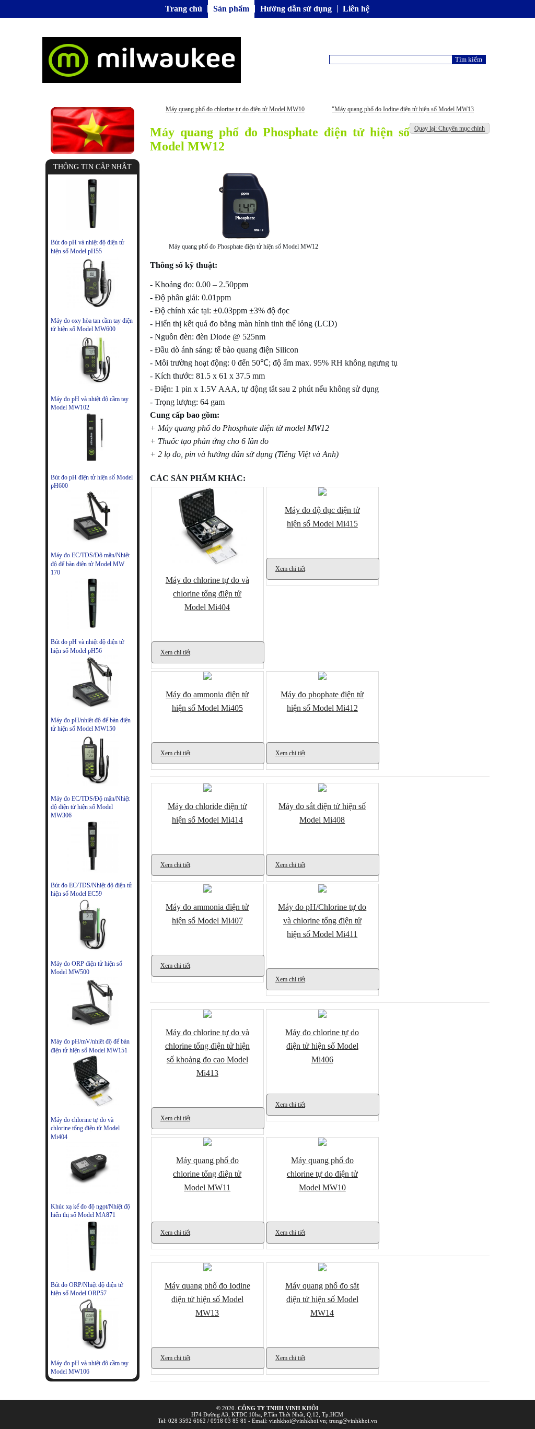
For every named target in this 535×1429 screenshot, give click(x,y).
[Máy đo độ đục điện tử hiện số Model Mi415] (322, 493)
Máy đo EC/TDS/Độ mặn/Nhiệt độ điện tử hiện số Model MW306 (90, 807)
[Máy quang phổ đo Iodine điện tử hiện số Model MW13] (207, 1269)
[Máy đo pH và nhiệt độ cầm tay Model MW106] (92, 1348)
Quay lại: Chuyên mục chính (449, 128)
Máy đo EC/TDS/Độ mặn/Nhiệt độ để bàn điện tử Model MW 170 (90, 564)
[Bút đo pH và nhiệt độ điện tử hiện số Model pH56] (92, 627)
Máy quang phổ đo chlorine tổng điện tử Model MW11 (207, 1174)
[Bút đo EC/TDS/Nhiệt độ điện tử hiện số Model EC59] (92, 870)
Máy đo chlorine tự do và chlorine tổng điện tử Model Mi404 (85, 1128)
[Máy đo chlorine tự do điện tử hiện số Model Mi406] (322, 1016)
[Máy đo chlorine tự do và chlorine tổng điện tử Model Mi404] (92, 1105)
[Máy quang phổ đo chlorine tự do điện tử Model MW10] (322, 1143)
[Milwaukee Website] (92, 152)
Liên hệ (356, 8)
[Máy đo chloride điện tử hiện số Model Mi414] (207, 789)
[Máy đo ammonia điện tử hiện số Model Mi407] (207, 890)
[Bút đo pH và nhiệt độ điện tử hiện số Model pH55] (92, 227)
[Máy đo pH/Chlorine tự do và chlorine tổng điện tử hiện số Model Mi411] (322, 890)
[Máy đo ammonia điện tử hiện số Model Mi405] (207, 678)
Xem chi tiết (175, 652)
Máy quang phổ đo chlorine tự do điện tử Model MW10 (235, 109)
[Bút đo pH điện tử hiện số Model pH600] (92, 462)
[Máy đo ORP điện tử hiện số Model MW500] (92, 948)
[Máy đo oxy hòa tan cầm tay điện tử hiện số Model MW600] (92, 306)
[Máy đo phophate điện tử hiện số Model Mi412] (322, 678)
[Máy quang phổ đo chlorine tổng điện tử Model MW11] (207, 1143)
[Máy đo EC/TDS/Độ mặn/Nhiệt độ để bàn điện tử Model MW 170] (92, 540)
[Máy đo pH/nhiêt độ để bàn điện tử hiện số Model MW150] (92, 705)
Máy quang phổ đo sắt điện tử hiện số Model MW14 (322, 1299)
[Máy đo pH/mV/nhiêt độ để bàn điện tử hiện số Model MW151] (92, 1026)
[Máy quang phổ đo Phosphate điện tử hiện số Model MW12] (243, 240)
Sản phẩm (231, 8)
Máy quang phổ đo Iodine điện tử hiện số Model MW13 (207, 1299)
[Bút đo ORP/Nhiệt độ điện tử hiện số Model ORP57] (92, 1270)
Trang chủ (183, 8)
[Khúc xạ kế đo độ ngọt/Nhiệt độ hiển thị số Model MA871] (92, 1192)
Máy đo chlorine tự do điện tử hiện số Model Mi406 (322, 1046)
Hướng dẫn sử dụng (296, 8)
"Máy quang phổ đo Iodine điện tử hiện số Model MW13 (403, 109)
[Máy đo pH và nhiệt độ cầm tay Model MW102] (92, 384)
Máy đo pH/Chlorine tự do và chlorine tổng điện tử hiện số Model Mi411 (322, 921)
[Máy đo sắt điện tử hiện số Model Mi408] (322, 789)
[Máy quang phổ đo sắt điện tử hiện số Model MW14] (322, 1269)
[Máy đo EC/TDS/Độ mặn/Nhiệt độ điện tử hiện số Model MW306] (92, 784)
